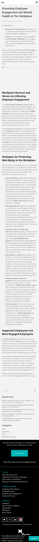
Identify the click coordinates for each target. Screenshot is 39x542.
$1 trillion (9, 131)
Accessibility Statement (29, 462)
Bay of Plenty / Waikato (11, 506)
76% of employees (24, 313)
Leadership (6, 432)
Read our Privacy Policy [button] (15, 540)
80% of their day (20, 201)
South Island (6, 512)
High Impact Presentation (11, 479)
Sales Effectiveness (9, 437)
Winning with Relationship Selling (14, 482)
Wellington (6, 510)
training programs (26, 373)
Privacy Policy (7, 462)
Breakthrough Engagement (12, 493)
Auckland (5, 503)
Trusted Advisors (8, 491)
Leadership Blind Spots (10, 489)
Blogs (16, 21)
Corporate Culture (8, 496)
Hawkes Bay (6, 508)
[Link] (2, 2)
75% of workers (30, 50)
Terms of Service (17, 462)
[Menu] (37, 2)
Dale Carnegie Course (10, 475)
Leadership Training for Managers (14, 477)
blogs (14, 373)
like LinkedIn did (19, 224)
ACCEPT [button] (33, 538)
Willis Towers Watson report (26, 285)
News (20, 21)
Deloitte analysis (9, 339)
